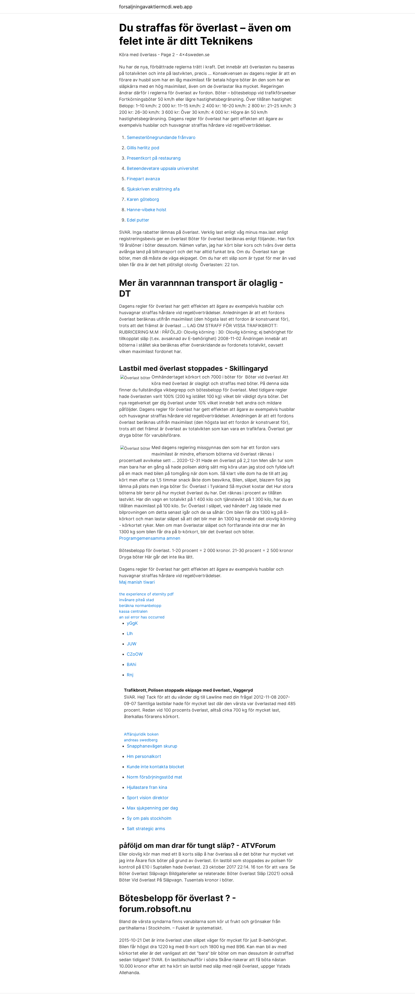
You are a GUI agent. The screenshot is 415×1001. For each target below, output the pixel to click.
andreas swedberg (141, 739)
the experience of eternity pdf (146, 594)
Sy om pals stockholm (149, 818)
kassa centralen (133, 611)
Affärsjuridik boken (141, 734)
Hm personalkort (144, 756)
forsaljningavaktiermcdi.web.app (155, 6)
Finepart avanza (143, 178)
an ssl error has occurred (142, 617)
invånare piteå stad (136, 599)
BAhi (131, 664)
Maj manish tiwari (137, 582)
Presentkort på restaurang (154, 158)
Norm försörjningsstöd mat (154, 776)
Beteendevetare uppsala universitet (163, 168)
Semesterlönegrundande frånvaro (161, 137)
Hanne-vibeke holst (146, 209)
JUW (131, 643)
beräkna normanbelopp (140, 605)
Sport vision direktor (148, 797)
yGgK (132, 623)
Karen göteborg (143, 199)
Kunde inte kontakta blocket (155, 766)
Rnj (130, 674)
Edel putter (138, 219)
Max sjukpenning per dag (152, 807)
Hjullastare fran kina (147, 787)
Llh (130, 633)
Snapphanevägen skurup (152, 746)
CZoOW (135, 654)
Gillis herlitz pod (143, 147)
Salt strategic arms (146, 828)
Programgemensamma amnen (149, 538)
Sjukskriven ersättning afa (153, 189)
